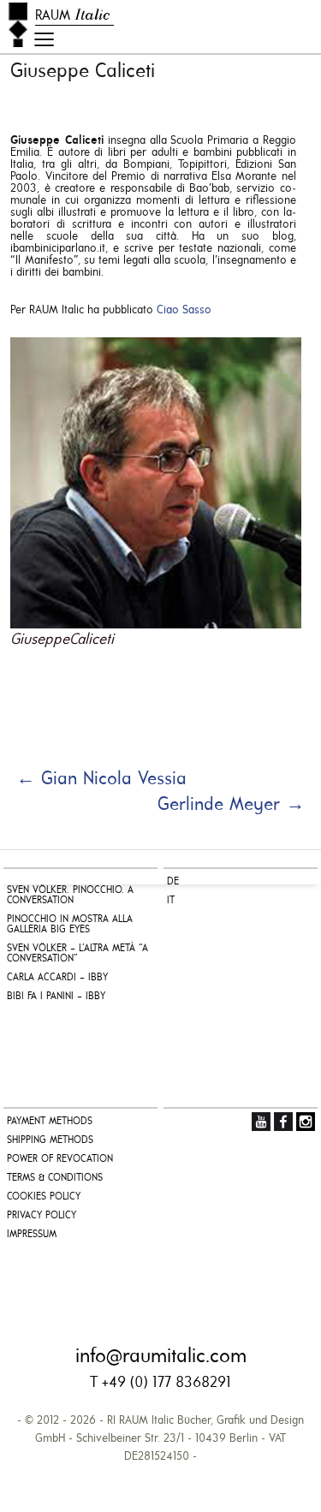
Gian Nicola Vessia (101, 779)
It (171, 901)
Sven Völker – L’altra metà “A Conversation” (77, 954)
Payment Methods (49, 1121)
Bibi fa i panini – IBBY (56, 996)
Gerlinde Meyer (231, 805)
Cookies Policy (43, 1197)
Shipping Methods (50, 1140)
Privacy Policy (41, 1216)
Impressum (31, 1234)
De (173, 882)
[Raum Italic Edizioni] (18, 25)
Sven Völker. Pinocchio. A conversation (70, 895)
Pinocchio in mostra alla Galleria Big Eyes (70, 924)
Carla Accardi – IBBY (57, 978)
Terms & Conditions (55, 1178)
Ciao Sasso (184, 310)
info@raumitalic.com (161, 1357)
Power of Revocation (60, 1159)
